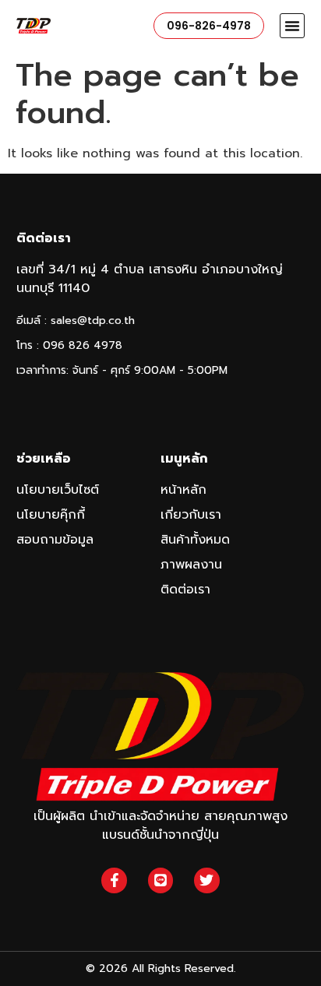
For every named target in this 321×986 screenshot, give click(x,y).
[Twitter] (206, 880)
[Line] (160, 880)
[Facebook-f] (113, 880)
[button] (292, 25)
